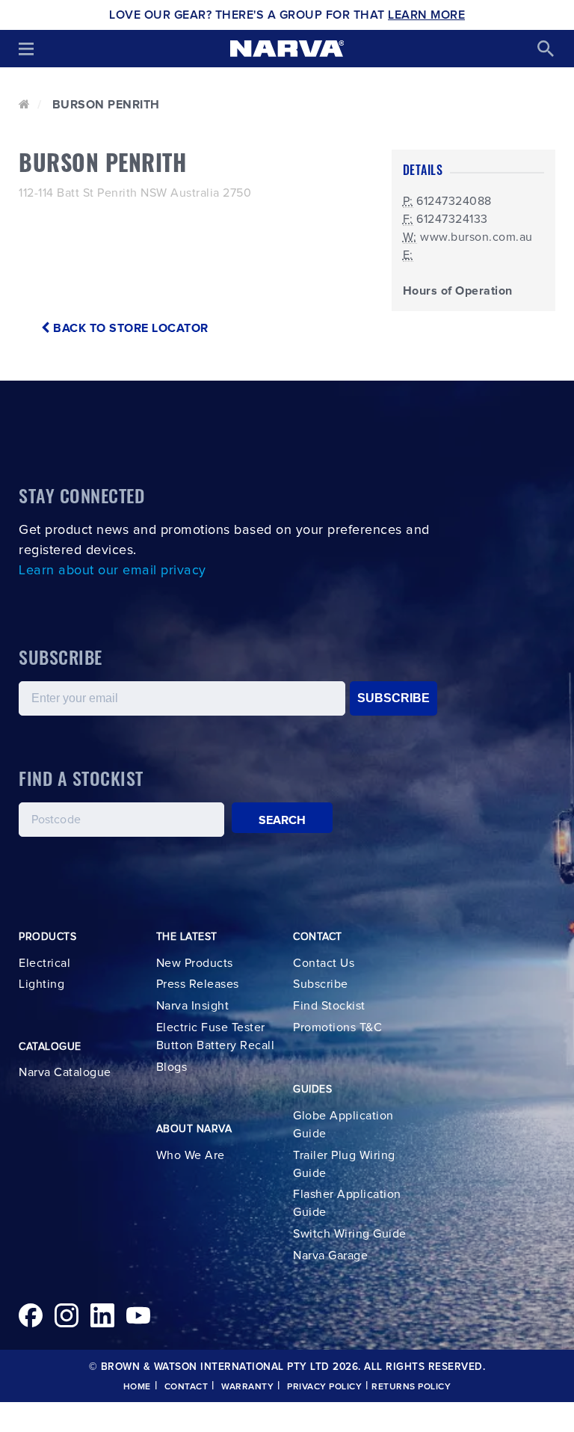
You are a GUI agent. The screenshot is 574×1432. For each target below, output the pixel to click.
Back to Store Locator (129, 328)
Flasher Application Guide (347, 1203)
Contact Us (323, 963)
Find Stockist (329, 1006)
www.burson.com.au (476, 237)
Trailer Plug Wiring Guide (344, 1164)
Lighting (41, 984)
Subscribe (320, 984)
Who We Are (190, 1155)
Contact (186, 1387)
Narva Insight (192, 1006)
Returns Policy (411, 1387)
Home (137, 1387)
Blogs (172, 1067)
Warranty (247, 1387)
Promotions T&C (337, 1027)
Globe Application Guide (343, 1125)
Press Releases (197, 984)
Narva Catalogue (65, 1072)
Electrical (44, 963)
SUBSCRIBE (393, 698)
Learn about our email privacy (112, 570)
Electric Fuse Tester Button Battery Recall (215, 1036)
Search (282, 820)
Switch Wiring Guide (350, 1234)
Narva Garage (330, 1256)
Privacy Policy (324, 1387)
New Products (194, 963)
